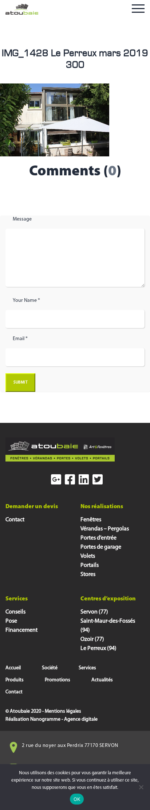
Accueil (13, 668)
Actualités (102, 680)
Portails (89, 565)
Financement (21, 630)
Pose (11, 621)
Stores (87, 574)
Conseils (15, 612)
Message (22, 219)
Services (87, 668)
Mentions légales (63, 711)
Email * (20, 339)
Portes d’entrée (98, 538)
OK (77, 799)
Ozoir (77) (92, 639)
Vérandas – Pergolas (104, 529)
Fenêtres (90, 520)
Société (50, 668)
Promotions (57, 680)
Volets (87, 556)
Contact (14, 520)
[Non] (141, 787)
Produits (14, 680)
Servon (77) (94, 612)
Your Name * (26, 300)
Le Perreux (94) (98, 648)
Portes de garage (100, 547)
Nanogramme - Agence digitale (64, 719)
